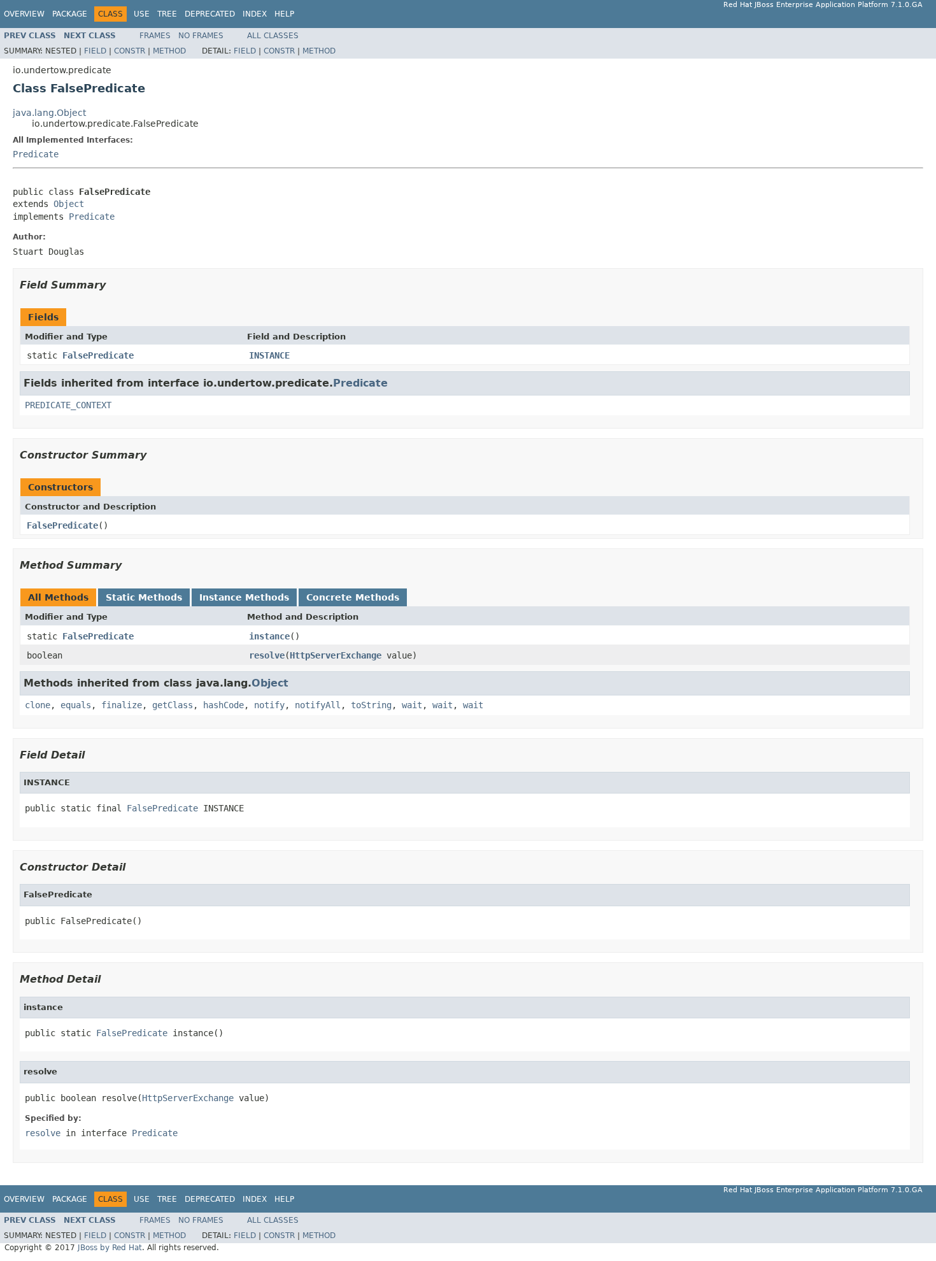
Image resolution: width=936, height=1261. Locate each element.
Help (284, 14)
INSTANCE (269, 355)
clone (37, 705)
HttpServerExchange (335, 655)
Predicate (36, 154)
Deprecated (210, 14)
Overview (24, 14)
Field (95, 50)
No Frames (200, 35)
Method (169, 50)
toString (371, 705)
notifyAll (318, 705)
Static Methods (144, 597)
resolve (267, 655)
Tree (167, 14)
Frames (155, 35)
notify (269, 705)
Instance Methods (244, 597)
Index (255, 14)
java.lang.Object (49, 113)
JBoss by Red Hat (110, 1247)
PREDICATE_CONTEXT (68, 405)
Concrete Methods (352, 597)
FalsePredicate (98, 355)
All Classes (273, 35)
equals (75, 705)
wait (412, 705)
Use (142, 14)
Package (69, 14)
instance (269, 636)
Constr (129, 50)
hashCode (223, 705)
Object (68, 204)
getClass (172, 705)
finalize (121, 705)
